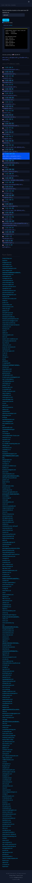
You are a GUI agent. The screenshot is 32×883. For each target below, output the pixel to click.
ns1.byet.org (5, 665)
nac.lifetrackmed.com (8, 741)
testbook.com (6, 349)
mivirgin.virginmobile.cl (8, 582)
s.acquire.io (5, 558)
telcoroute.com (6, 826)
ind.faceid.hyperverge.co (9, 614)
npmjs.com (5, 409)
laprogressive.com (7, 852)
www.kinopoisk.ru (7, 856)
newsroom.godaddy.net (9, 506)
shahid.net (5, 143)
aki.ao (4, 359)
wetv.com (5, 25)
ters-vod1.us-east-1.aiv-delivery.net (13, 147)
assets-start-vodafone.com (10, 339)
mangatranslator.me (8, 629)
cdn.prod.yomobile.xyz (8, 818)
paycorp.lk (5, 471)
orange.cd (5, 667)
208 (13, 165)
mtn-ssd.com (6, 441)
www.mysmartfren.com (8, 534)
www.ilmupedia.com (8, 502)
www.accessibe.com (8, 631)
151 (10, 84)
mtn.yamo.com (6, 806)
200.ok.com (5, 655)
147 (10, 76)
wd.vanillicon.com (7, 715)
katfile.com (5, 467)
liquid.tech (5, 866)
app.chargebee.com (8, 104)
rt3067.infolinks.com (8, 759)
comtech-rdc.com (7, 749)
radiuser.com (6, 745)
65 (12, 115)
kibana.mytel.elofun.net (8, 681)
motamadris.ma (6, 808)
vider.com (5, 618)
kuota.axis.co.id (6, 586)
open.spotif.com (6, 675)
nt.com (4, 403)
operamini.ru (5, 639)
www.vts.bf (5, 840)
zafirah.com (5, 602)
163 (10, 106)
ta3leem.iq (5, 524)
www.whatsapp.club (8, 282)
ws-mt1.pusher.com (8, 229)
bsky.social (5, 180)
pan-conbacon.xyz (7, 564)
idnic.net (4, 337)
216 (10, 195)
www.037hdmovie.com (8, 556)
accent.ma (5, 850)
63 (12, 186)
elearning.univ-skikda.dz (9, 834)
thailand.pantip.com (7, 274)
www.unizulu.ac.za (7, 800)
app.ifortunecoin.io (7, 407)
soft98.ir (4, 838)
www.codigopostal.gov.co (9, 792)
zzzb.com (5, 504)
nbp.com (4, 355)
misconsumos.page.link (8, 735)
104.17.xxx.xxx (6, 598)
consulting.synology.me (9, 729)
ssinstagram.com (7, 774)
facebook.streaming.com (9, 836)
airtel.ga (4, 417)
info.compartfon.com (20, 223)
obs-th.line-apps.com (8, 351)
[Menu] (29, 1)
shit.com (4, 723)
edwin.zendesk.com (7, 594)
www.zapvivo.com (7, 397)
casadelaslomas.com (8, 74)
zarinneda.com (6, 383)
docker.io (5, 201)
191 (10, 128)
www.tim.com (6, 697)
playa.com (5, 431)
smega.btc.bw (6, 461)
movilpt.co (5, 357)
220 (10, 199)
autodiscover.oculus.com (9, 298)
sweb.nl (4, 331)
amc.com (5, 57)
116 (13, 227)
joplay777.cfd (6, 385)
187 (10, 123)
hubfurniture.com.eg (8, 538)
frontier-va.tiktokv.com (8, 391)
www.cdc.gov (6, 308)
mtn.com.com (6, 687)
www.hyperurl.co (7, 234)
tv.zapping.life (6, 363)
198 (10, 149)
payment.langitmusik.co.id (9, 570)
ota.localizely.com (7, 99)
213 (10, 191)
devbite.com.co (6, 572)
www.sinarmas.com (7, 584)
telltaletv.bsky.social (17, 180)
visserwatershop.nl (7, 280)
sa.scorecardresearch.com (10, 69)
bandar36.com (6, 677)
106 (13, 208)
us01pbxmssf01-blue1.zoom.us (10, 554)
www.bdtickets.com (8, 633)
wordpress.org (6, 830)
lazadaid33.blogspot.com (9, 453)
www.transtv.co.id (7, 699)
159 (10, 93)
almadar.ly (5, 361)
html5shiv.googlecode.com (10, 492)
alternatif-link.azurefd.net (9, 478)
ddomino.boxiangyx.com (9, 413)
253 (13, 191)
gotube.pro (5, 854)
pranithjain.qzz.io (7, 673)
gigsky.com (5, 747)
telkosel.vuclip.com (7, 520)
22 (12, 93)
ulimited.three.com (7, 786)
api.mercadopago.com (9, 87)
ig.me (14, 151)
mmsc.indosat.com (7, 635)
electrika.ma (5, 649)
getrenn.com (6, 112)
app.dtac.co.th (6, 568)
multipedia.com (6, 395)
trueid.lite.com (6, 562)
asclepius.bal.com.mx (8, 824)
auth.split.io (5, 247)
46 (12, 80)
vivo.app (4, 719)
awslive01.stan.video (8, 486)
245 (10, 221)
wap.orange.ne (6, 393)
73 (12, 199)
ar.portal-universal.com (8, 347)
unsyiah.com (5, 767)
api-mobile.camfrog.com (9, 844)
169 (13, 160)
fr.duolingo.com (7, 193)
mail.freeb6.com (6, 264)
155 (13, 145)
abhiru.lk (4, 540)
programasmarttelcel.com (10, 163)
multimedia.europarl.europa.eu (10, 325)
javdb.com (5, 302)
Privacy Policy (12, 875)
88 (12, 212)
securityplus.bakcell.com (9, 341)
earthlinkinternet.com (8, 419)
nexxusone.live (6, 790)
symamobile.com (7, 304)
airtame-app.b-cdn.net (8, 771)
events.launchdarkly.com (9, 176)
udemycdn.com (6, 345)
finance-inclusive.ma (8, 514)
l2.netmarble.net (6, 731)
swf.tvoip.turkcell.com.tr (9, 286)
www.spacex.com (7, 266)
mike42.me (5, 596)
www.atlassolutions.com (9, 814)
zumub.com (5, 367)
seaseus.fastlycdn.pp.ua (9, 846)
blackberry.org (6, 820)
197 (13, 173)
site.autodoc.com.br (8, 117)
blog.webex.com (7, 369)
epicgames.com (7, 91)
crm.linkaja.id (6, 433)
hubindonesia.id (6, 544)
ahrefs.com (5, 705)
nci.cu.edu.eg (6, 689)
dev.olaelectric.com (7, 423)
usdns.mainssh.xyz (7, 530)
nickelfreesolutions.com (9, 290)
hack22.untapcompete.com (10, 858)
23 (12, 71)
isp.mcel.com (6, 669)
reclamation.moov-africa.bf (10, 526)
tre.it (3, 425)
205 (13, 195)
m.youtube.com (6, 389)
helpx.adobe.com (7, 757)
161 (10, 102)
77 (12, 136)
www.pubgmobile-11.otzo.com (10, 435)
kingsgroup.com (6, 262)
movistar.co (5, 463)
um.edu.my (5, 659)
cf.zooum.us (5, 864)
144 (10, 71)
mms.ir (4, 484)
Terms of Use (19, 875)
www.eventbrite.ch (7, 510)
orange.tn (5, 794)
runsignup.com (6, 197)
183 (13, 76)
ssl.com (4, 171)
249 (10, 227)
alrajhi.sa (4, 300)
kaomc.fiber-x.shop (7, 739)
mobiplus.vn (5, 776)
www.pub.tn (5, 753)
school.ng (5, 612)
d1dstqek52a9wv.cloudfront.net (11, 663)
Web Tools (7, 5)
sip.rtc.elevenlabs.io (8, 379)
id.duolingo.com (7, 214)
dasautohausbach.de (8, 536)
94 (12, 106)
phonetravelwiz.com (8, 292)
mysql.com (5, 532)
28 (11, 236)
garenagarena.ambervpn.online (11, 548)
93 (12, 84)
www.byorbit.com (7, 528)
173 (13, 123)
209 (10, 178)
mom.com (5, 620)
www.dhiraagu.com (7, 399)
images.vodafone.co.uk (8, 691)
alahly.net (5, 333)
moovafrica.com (7, 816)
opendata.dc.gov (7, 242)
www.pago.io (12, 206)
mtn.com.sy (5, 546)
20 (11, 240)
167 (10, 110)
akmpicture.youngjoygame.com (11, 713)
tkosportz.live (6, 488)
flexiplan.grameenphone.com (10, 318)
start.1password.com (8, 188)
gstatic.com (5, 480)
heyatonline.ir (6, 411)
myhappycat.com (7, 278)
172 (13, 153)
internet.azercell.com (8, 671)
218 (13, 97)
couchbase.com (6, 780)
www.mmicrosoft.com (8, 769)
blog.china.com (6, 415)
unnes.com (5, 727)
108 (13, 182)
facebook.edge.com (8, 284)
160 (10, 97)
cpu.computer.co (7, 842)
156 (13, 217)
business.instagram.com (9, 469)
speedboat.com (6, 288)
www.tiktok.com (7, 447)
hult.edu (4, 167)
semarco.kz (5, 637)
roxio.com (5, 121)
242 (10, 217)
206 (10, 169)
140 (10, 67)
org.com (4, 788)
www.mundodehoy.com (9, 610)
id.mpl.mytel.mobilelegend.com (11, 377)
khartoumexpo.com (7, 306)
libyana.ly (5, 451)
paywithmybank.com (8, 796)
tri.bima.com (5, 574)
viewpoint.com (6, 78)
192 (10, 132)
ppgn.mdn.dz (6, 482)
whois (10, 25)
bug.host (4, 260)
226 (13, 169)
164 (12, 128)
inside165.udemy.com (8, 737)
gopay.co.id (5, 310)
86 (12, 178)
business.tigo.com (7, 387)
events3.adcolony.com (9, 95)
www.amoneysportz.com (9, 657)
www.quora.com (7, 371)
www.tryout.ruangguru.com (10, 320)
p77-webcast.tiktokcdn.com (10, 755)
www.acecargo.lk (7, 782)
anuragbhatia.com (7, 848)
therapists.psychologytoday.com (12, 184)
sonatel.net (5, 580)
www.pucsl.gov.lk (7, 701)
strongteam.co (6, 763)
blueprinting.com (7, 258)
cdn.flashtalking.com (8, 381)
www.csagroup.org (7, 661)
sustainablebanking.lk (8, 429)
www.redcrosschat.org (8, 323)
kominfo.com (6, 560)
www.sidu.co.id (6, 590)
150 (10, 80)
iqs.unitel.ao (5, 343)
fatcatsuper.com (7, 238)
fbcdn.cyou (5, 860)
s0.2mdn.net (5, 653)
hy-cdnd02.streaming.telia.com (11, 443)
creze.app (5, 500)
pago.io (4, 206)
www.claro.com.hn (7, 733)
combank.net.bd (6, 778)
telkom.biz (5, 862)
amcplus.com (14, 57)
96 (12, 119)
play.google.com (7, 459)
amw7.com (5, 134)
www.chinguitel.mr (7, 421)
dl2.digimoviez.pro (7, 518)
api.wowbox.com (7, 743)
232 (10, 212)
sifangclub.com (6, 683)
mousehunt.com (6, 822)
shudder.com (23, 57)
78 (12, 89)
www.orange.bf (6, 498)
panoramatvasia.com (8, 685)
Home (2, 5)
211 (12, 132)
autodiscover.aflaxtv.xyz (9, 465)
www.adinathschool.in (8, 552)
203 (10, 160)
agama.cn (5, 641)
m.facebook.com (7, 798)
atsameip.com (6, 804)
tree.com (4, 512)
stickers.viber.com (7, 812)
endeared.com (6, 576)
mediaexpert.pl (6, 604)
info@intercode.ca (18, 877)
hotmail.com (5, 329)
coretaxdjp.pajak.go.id (8, 542)
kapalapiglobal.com (7, 679)
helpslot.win (5, 707)
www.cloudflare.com (8, 522)
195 (10, 145)
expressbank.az (6, 725)
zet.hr (4, 592)
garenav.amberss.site (8, 550)
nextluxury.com (6, 327)
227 (12, 110)
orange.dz (5, 588)
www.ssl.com (13, 171)
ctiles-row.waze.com (8, 717)
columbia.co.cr (6, 449)
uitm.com (5, 828)
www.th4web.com (7, 516)
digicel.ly (4, 608)
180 (10, 119)
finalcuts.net (5, 296)
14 (12, 102)
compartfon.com (7, 223)
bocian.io (5, 802)
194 (10, 136)
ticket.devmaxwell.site (8, 647)
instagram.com (6, 108)
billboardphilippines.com (9, 294)
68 (11, 245)
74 (12, 67)
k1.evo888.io (5, 496)
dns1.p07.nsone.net (7, 312)
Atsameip (13, 5)
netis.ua (4, 711)
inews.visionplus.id (7, 566)
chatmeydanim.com (7, 335)
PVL (19, 879)
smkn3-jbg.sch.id (7, 490)
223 (7, 236)
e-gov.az (4, 353)
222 (7, 67)
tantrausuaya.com (7, 314)
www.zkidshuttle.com (8, 474)
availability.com (6, 606)
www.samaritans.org (8, 622)
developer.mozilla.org (8, 316)
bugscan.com (6, 765)
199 (10, 153)
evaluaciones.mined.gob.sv (9, 693)
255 (10, 232)
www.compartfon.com (9, 225)
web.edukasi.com (7, 600)
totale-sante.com (7, 695)
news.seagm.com (7, 270)
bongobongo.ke (6, 645)
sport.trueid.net (6, 751)
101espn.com (6, 445)
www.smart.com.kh (7, 401)
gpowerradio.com (7, 427)
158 (10, 89)
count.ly (4, 761)
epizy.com (5, 405)
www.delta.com (6, 276)
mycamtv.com (6, 439)
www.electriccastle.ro (8, 832)
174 (10, 115)
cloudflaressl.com (7, 703)
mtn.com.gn (5, 784)
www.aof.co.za (6, 437)
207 (13, 221)
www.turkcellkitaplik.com (9, 810)
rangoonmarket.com (8, 508)
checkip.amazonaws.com (9, 125)
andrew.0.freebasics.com (9, 268)
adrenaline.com (7, 82)
